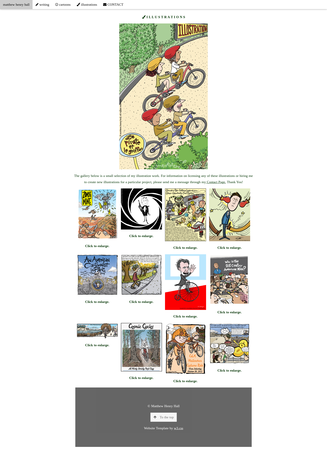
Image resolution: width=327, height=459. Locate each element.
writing (43, 4)
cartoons (64, 4)
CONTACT (115, 4)
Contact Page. (216, 182)
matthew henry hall (16, 4)
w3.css (178, 428)
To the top (167, 417)
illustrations (88, 4)
